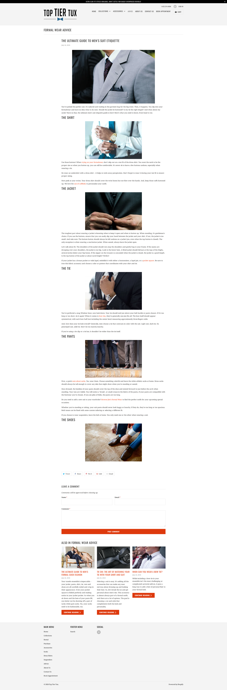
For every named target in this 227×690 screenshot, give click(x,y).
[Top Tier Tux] (60, 14)
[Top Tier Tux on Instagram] (175, 6)
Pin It (90, 474)
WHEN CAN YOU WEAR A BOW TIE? (147, 571)
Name (64, 497)
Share (79, 474)
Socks (46, 652)
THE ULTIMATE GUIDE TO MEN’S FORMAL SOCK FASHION (74, 573)
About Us (139, 11)
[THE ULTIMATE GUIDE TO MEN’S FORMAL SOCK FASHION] (78, 558)
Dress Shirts (48, 656)
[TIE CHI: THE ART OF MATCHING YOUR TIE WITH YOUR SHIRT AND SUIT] (113, 558)
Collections (48, 636)
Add (100, 474)
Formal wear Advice (58, 30)
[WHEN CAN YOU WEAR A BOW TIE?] (149, 558)
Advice (130, 11)
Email (111, 474)
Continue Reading (71, 612)
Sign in (181, 6)
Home (94, 11)
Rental (46, 640)
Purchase (47, 644)
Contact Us (149, 11)
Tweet (67, 474)
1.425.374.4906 (166, 6)
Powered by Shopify (176, 684)
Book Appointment (163, 11)
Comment (65, 509)
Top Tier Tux (53, 684)
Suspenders (48, 660)
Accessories (118, 11)
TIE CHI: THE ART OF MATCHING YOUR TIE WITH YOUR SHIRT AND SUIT (113, 573)
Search (72, 632)
